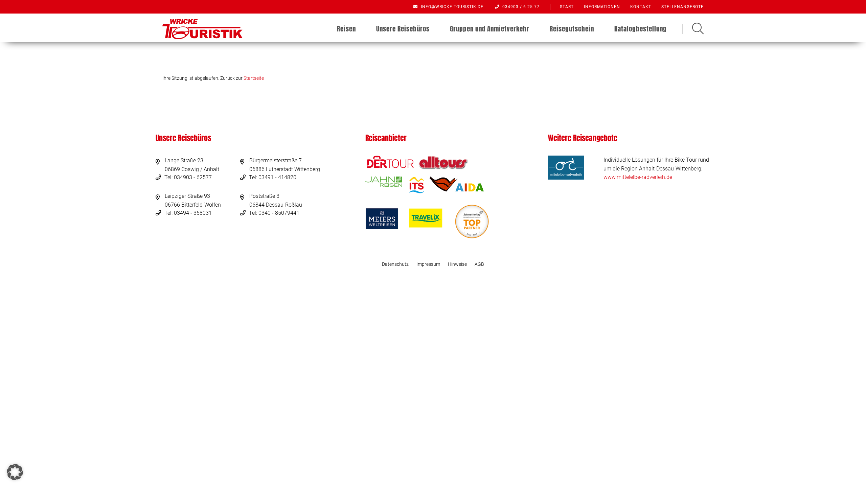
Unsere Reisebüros (403, 28)
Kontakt (640, 6)
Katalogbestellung (640, 28)
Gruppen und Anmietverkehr (489, 28)
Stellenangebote (682, 6)
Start (567, 6)
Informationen (602, 6)
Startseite (254, 78)
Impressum (428, 264)
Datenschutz (395, 264)
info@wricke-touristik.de (451, 6)
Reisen (346, 28)
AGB (479, 264)
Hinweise (457, 264)
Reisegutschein (572, 28)
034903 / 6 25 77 (520, 6)
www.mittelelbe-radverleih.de (637, 177)
